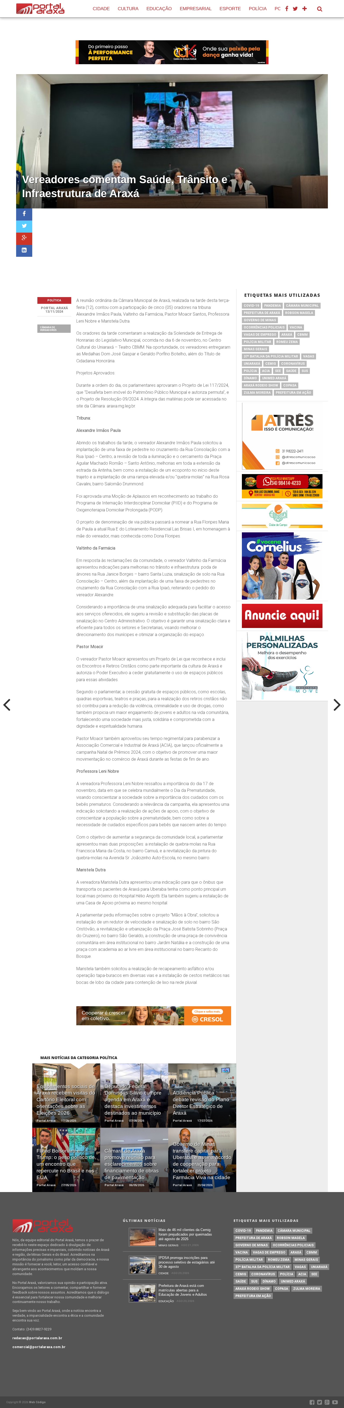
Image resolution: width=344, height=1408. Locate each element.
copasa (289, 385)
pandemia (272, 306)
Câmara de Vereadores (48, 328)
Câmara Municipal (302, 306)
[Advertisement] (180, 248)
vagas (308, 356)
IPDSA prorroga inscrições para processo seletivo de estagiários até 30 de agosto (187, 1262)
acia (266, 371)
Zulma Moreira (257, 393)
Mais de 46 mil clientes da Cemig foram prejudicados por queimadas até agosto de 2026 (185, 1234)
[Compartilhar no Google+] (24, 239)
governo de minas (260, 320)
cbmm (302, 335)
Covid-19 (251, 306)
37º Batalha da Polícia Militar (271, 356)
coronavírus (293, 364)
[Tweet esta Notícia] (24, 227)
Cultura (128, 8)
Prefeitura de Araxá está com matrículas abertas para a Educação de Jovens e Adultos (183, 1290)
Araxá (286, 335)
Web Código (37, 1402)
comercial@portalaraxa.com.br (39, 1347)
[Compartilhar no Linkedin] (24, 251)
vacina (296, 327)
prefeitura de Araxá (262, 313)
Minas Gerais (255, 349)
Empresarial (196, 8)
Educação (159, 8)
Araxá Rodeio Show (261, 385)
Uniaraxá (252, 364)
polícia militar (257, 342)
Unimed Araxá (274, 378)
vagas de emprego (260, 335)
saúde (291, 371)
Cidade (101, 8)
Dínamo (250, 378)
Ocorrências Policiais (264, 327)
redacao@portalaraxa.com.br (37, 1338)
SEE (278, 371)
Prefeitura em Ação (293, 393)
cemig (270, 364)
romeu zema (287, 342)
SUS (305, 371)
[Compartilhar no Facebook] (24, 214)
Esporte (230, 8)
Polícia (258, 8)
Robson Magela (299, 313)
